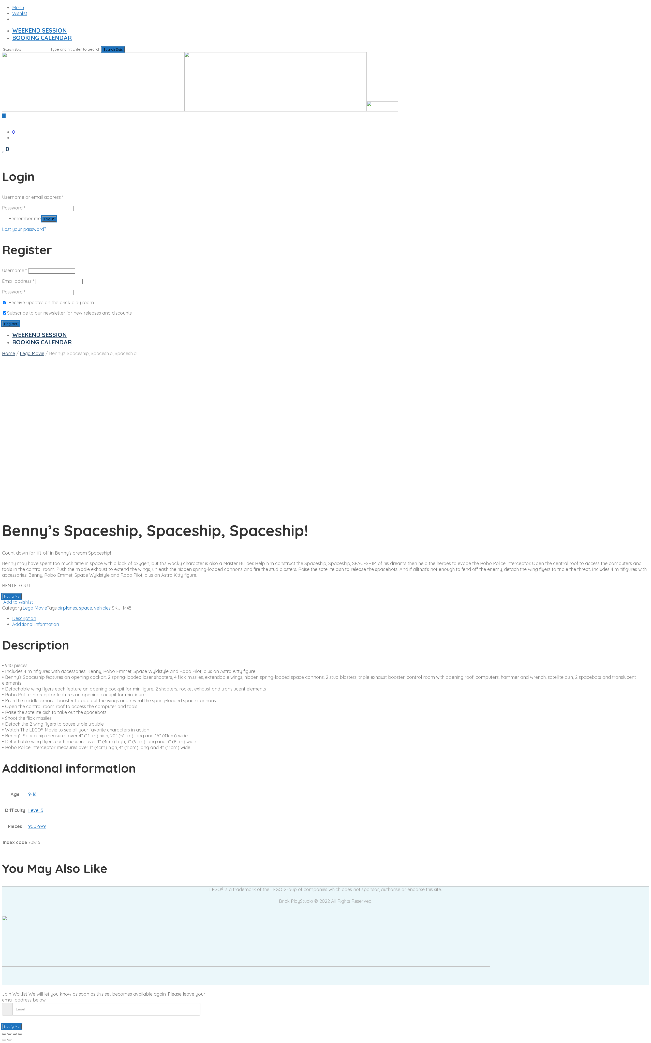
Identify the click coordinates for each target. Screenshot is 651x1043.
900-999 (37, 826)
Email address (18, 281)
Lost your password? (24, 229)
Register (10, 324)
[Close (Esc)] (4, 1034)
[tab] (330, 618)
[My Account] (4, 156)
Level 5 (35, 810)
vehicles (102, 608)
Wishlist (19, 13)
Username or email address (33, 197)
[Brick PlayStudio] (200, 110)
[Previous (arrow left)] (4, 1039)
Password (13, 208)
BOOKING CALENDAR (42, 37)
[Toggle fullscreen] (15, 1034)
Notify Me (12, 596)
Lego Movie (32, 353)
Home (8, 353)
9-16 (32, 794)
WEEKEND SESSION (39, 30)
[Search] (4, 121)
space (85, 608)
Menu (18, 7)
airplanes (67, 608)
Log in (49, 219)
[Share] (9, 1034)
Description (24, 618)
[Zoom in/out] (20, 1034)
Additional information (35, 624)
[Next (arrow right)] (9, 1039)
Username (14, 270)
